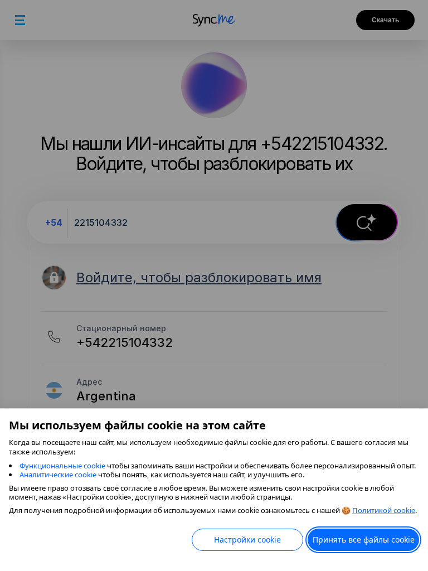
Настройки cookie (247, 539)
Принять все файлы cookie (364, 539)
